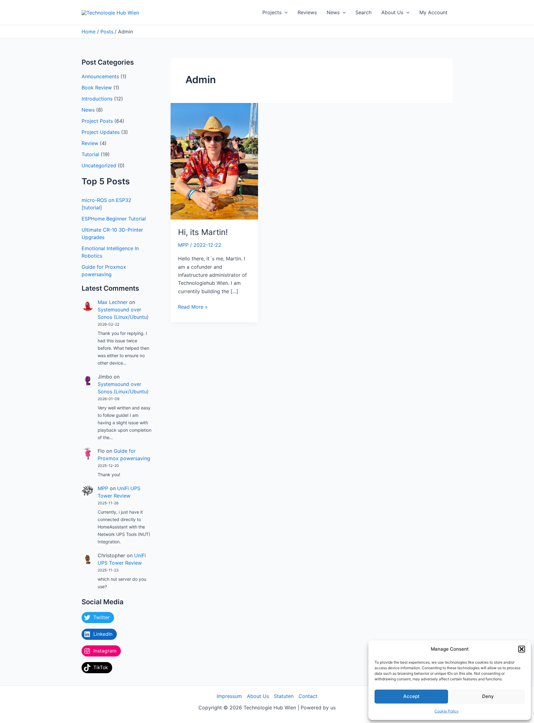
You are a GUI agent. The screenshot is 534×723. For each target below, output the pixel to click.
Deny (488, 696)
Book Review (97, 87)
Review (90, 143)
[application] (285, 12)
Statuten (284, 696)
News (333, 12)
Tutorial (90, 154)
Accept (411, 696)
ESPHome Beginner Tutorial (114, 219)
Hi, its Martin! (203, 232)
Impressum (229, 696)
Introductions (97, 99)
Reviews (307, 12)
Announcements (100, 76)
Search (363, 12)
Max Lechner (113, 302)
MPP (103, 488)
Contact (308, 696)
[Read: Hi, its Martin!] (214, 161)
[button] (522, 649)
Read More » (193, 306)
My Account (433, 12)
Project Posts (97, 121)
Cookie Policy (446, 711)
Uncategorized (99, 165)
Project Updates (101, 132)
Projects (272, 12)
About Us (392, 12)
